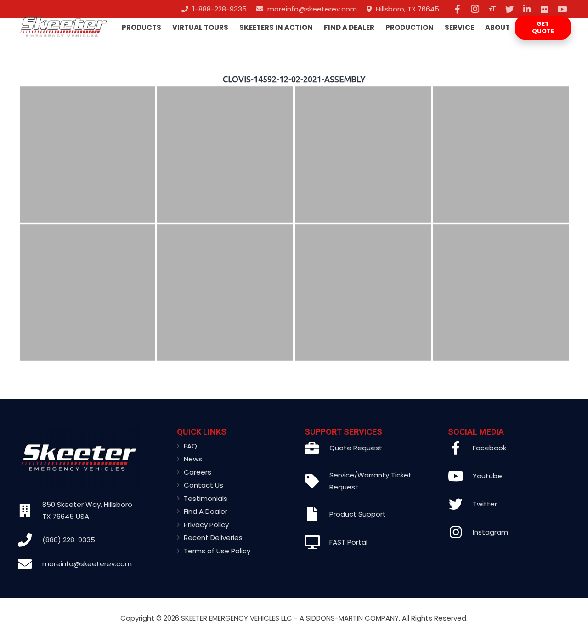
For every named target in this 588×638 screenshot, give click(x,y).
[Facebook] (457, 9)
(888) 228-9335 (68, 540)
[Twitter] (510, 9)
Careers (197, 472)
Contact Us (203, 485)
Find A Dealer (205, 511)
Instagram (490, 532)
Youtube (487, 476)
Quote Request (355, 448)
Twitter (485, 504)
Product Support (357, 514)
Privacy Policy (206, 524)
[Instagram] (475, 9)
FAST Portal (348, 542)
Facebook (489, 448)
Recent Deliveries (213, 537)
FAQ (190, 446)
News (193, 459)
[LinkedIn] (527, 9)
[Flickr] (545, 9)
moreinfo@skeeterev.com (87, 564)
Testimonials (205, 498)
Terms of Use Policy (217, 551)
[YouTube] (562, 9)
